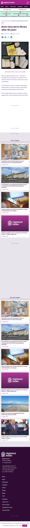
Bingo (3, 493)
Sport (6, 6)
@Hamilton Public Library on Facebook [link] (15, 72)
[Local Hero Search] (6, 12)
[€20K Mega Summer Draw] (6, 15)
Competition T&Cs (7, 507)
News (2, 6)
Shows (4, 490)
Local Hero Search (6, 13)
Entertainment (6, 33)
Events (26, 6)
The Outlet (27, 16)
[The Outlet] (27, 15)
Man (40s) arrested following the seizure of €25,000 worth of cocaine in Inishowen (12, 161)
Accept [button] (24, 525)
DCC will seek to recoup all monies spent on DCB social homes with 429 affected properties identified (14, 186)
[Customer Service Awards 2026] (20, 12)
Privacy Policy (6, 510)
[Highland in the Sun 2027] (18, 15)
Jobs (3, 496)
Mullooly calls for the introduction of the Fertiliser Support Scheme (14, 437)
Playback (20, 6)
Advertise (4, 499)
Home (2, 21)
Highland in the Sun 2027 (19, 16)
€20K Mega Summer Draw (6, 16)
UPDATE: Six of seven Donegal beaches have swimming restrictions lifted (12, 414)
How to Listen (5, 504)
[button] (2, 37)
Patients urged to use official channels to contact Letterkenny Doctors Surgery (14, 210)
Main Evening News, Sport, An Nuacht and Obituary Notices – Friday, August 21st (14, 233)
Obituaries (13, 6)
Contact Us (5, 502)
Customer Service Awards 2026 (20, 13)
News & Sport (8, 21)
